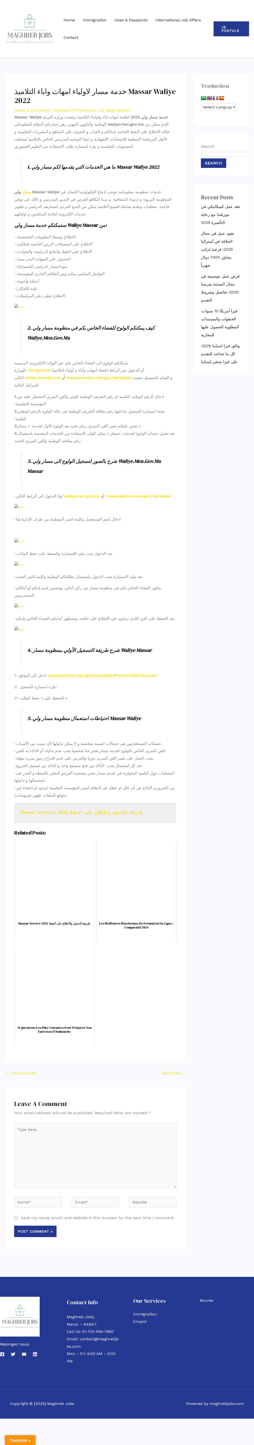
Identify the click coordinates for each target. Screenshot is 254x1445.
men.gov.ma (38, 370)
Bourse (206, 1300)
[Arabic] (203, 98)
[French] (215, 98)
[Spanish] (221, 98)
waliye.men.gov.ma (43, 377)
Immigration (94, 20)
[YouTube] (24, 1354)
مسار (26, 192)
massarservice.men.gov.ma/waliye (98, 377)
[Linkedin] (35, 1354)
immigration (145, 1314)
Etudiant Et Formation (75, 110)
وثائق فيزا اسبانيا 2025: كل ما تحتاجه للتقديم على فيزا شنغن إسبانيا (220, 353)
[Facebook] (2, 1354)
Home (69, 20)
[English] (209, 98)
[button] (231, 28)
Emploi (140, 1321)
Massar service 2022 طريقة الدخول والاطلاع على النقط (81, 813)
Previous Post (20, 1073)
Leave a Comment (31, 110)
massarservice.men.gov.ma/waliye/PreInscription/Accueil (102, 675)
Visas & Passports (131, 20)
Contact (71, 37)
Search (207, 146)
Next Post (173, 1073)
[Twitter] (13, 1354)
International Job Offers (178, 20)
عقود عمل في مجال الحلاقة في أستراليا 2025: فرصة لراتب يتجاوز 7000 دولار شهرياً (218, 249)
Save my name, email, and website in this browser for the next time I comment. (97, 1217)
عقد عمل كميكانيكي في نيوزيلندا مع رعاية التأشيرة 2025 (221, 214)
